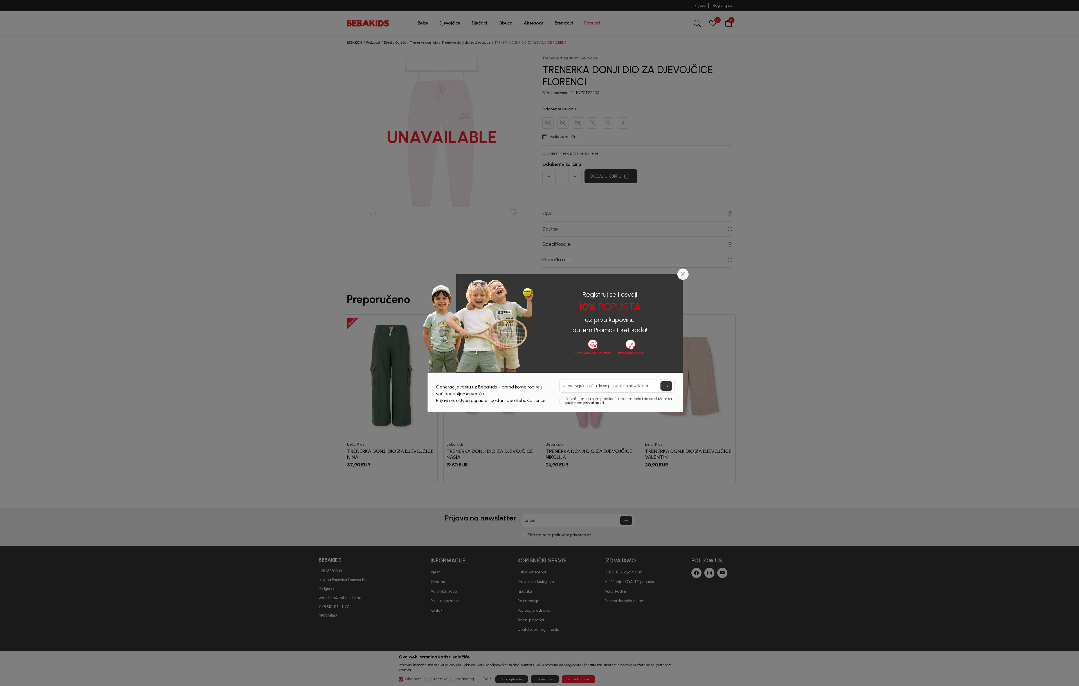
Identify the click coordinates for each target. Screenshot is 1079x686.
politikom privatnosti (584, 402)
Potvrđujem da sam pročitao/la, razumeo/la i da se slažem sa (618, 401)
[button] (683, 274)
